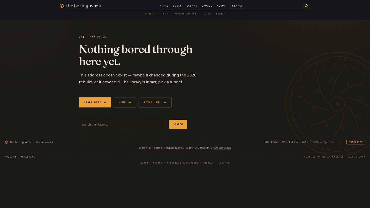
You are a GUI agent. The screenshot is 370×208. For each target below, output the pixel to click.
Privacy (208, 163)
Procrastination (185, 14)
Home (122, 102)
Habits (206, 14)
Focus (165, 14)
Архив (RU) (152, 102)
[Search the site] (306, 6)
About (144, 163)
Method (157, 163)
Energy (220, 14)
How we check (222, 147)
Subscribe (356, 142)
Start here (92, 102)
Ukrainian (27, 157)
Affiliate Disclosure (182, 163)
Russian (10, 157)
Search (178, 124)
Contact (224, 163)
